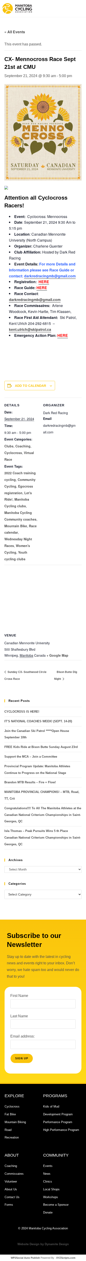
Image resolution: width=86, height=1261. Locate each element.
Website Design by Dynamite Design (43, 1244)
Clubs (9, 446)
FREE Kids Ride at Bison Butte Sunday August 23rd (41, 747)
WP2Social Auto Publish (25, 1257)
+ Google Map (57, 655)
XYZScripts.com (65, 1257)
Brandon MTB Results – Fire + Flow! (30, 782)
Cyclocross (13, 452)
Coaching (23, 446)
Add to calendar (30, 386)
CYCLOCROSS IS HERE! (21, 711)
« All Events (14, 31)
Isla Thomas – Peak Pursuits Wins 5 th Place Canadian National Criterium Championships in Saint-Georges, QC (42, 837)
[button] (62, 8)
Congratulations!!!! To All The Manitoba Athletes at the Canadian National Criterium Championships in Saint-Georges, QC (42, 814)
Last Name (19, 1016)
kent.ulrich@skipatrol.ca (30, 329)
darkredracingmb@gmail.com (50, 276)
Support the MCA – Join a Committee (30, 756)
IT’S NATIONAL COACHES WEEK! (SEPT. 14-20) (38, 721)
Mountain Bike (15, 526)
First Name (19, 996)
